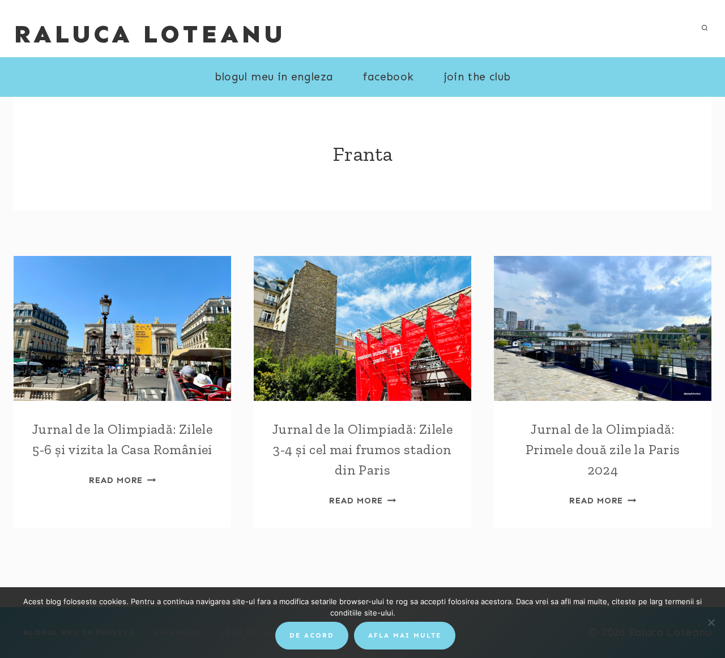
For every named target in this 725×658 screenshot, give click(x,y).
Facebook (388, 76)
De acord (311, 635)
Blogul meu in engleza (274, 76)
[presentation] (122, 328)
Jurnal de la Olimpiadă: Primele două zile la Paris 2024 (603, 449)
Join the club (477, 76)
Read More (122, 480)
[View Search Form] (704, 28)
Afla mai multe (404, 635)
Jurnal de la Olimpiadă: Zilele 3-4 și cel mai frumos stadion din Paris (362, 449)
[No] (711, 622)
